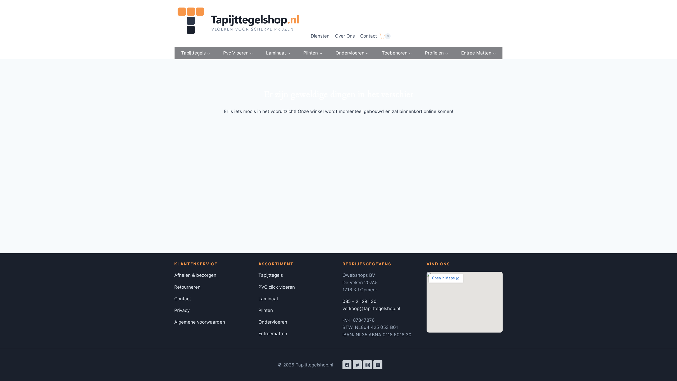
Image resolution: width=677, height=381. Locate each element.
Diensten (320, 36)
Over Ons (345, 36)
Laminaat (268, 298)
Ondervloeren (272, 322)
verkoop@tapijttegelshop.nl (371, 308)
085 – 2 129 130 (359, 301)
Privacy (182, 310)
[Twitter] (357, 364)
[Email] (377, 364)
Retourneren (187, 287)
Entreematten (272, 333)
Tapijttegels (270, 275)
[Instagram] (367, 364)
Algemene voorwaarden (199, 322)
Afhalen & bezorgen (195, 275)
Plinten (265, 310)
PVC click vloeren (276, 287)
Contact (368, 36)
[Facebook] (346, 364)
